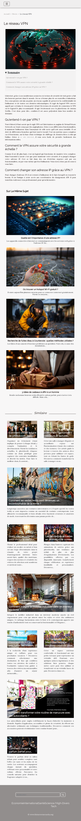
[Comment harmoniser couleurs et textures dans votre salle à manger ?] (59, 429)
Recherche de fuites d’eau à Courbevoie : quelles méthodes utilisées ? (41, 341)
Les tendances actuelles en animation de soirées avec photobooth (59, 539)
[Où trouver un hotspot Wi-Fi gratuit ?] (40, 266)
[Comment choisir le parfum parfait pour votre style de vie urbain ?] (22, 745)
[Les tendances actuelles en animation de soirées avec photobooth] (59, 533)
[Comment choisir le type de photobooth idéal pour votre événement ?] (22, 429)
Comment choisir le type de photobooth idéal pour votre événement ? (22, 435)
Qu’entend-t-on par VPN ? (17, 78)
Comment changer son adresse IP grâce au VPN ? (26, 87)
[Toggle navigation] (7, 4)
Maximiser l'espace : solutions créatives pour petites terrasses (58, 645)
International (31, 803)
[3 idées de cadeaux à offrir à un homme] (40, 369)
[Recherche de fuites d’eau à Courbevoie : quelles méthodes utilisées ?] (40, 318)
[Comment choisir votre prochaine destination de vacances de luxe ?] (22, 639)
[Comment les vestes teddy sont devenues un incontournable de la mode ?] (40, 486)
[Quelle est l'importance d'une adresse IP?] (40, 215)
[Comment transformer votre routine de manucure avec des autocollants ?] (40, 699)
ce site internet (27, 137)
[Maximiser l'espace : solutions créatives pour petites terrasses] (59, 639)
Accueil (6, 14)
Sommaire (14, 72)
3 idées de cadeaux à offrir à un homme (40, 392)
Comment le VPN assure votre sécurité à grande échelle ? (29, 82)
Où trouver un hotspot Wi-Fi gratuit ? (40, 289)
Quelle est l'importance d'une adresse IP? (40, 238)
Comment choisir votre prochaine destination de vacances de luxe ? (21, 645)
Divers (14, 14)
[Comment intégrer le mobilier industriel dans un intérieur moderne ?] (40, 592)
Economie (18, 803)
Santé (41, 803)
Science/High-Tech (53, 805)
